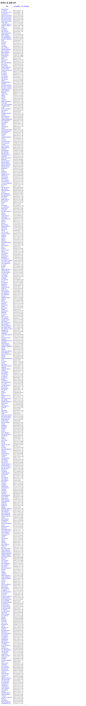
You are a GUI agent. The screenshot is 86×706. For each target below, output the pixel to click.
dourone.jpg (3, 159)
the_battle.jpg (4, 590)
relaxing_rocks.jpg (5, 453)
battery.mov (3, 61)
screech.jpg (3, 489)
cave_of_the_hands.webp (6, 104)
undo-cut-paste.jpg (5, 642)
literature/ (3, 309)
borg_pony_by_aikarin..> (6, 87)
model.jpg (3, 349)
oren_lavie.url (4, 386)
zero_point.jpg (4, 700)
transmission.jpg (4, 624)
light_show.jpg (4, 301)
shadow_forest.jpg (5, 499)
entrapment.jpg (4, 178)
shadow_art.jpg (4, 498)
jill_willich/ (3, 278)
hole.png (3, 251)
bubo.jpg (3, 95)
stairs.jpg (3, 541)
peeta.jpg (3, 404)
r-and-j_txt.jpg (4, 440)
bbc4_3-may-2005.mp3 (6, 62)
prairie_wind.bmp (5, 432)
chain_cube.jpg (4, 110)
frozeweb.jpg (4, 209)
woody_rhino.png (5, 688)
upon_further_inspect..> (6, 649)
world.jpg (3, 691)
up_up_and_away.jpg (5, 645)
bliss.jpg (3, 80)
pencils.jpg (3, 407)
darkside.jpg (3, 148)
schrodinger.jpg (4, 486)
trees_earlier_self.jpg (5, 630)
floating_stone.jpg (5, 199)
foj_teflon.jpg (4, 205)
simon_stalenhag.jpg (5, 512)
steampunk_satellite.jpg (6, 556)
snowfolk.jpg (4, 521)
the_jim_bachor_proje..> (6, 599)
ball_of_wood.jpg (5, 50)
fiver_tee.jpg (4, 197)
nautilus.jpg (3, 367)
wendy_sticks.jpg (5, 673)
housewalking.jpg (5, 258)
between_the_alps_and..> (6, 70)
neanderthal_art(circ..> (6, 368)
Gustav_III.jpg (4, 22)
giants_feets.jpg (4, 224)
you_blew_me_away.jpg (6, 697)
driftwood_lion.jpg (5, 166)
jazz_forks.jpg (4, 275)
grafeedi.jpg (3, 235)
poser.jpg (3, 429)
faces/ (2, 186)
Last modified (17, 6)
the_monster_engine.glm (6, 602)
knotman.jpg (4, 285)
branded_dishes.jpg (5, 89)
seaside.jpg (3, 493)
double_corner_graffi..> (6, 157)
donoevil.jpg (4, 156)
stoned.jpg (3, 559)
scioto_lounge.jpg (5, 487)
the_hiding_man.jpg (5, 597)
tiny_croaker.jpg (4, 615)
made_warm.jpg (4, 324)
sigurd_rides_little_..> (5, 510)
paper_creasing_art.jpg (6, 398)
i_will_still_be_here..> (6, 261)
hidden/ (2, 246)
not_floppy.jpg (4, 377)
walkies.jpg (3, 658)
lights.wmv (3, 303)
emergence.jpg (4, 175)
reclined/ (3, 446)
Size (22, 6)
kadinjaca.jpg (4, 284)
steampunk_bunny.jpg (6, 551)
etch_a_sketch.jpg (5, 180)
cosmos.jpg (3, 134)
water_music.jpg (4, 666)
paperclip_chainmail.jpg (6, 401)
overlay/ (3, 391)
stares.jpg (3, 547)
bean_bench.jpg (4, 65)
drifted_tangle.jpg (5, 162)
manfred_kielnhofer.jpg (6, 325)
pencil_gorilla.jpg (5, 405)
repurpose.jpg (4, 455)
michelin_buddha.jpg (5, 345)
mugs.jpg (3, 355)
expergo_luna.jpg (5, 181)
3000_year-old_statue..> (6, 18)
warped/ (3, 661)
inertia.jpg (3, 266)
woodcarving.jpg (4, 683)
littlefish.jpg (3, 312)
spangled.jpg (4, 527)
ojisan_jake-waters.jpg (6, 382)
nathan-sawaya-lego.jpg (6, 365)
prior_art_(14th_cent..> (6, 434)
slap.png (3, 517)
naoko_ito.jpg (4, 364)
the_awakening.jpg (5, 588)
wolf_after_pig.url (5, 680)
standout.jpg (3, 542)
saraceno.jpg (4, 481)
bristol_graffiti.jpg (5, 90)
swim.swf (3, 581)
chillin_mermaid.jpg (5, 120)
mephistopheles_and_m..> (6, 340)
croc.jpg (3, 138)
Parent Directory (4, 9)
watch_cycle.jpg (4, 663)
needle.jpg (3, 370)
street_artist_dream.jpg (6, 567)
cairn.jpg (3, 98)
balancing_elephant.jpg (6, 49)
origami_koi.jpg (4, 388)
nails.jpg (3, 362)
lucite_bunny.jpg (4, 316)
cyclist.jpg (3, 144)
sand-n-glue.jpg (4, 474)
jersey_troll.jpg (4, 276)
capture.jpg (3, 99)
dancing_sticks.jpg (5, 147)
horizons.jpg (4, 254)
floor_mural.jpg (4, 200)
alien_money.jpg (4, 31)
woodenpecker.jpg (5, 686)
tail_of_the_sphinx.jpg (6, 584)
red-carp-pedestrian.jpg (6, 449)
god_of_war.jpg (4, 232)
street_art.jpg (4, 566)
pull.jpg (3, 437)
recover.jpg (3, 447)
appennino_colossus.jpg (6, 38)
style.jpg (3, 570)
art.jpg (2, 40)
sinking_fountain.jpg (5, 514)
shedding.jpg (4, 505)
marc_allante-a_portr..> (6, 327)
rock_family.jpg (4, 460)
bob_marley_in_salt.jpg (6, 86)
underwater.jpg (4, 640)
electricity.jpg (4, 172)
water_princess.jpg (5, 667)
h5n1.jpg (3, 238)
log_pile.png (4, 313)
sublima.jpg (3, 572)
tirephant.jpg (4, 619)
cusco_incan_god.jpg (5, 141)
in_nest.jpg (3, 264)
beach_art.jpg (4, 64)
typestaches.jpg (4, 637)
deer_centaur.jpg (4, 151)
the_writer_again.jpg (5, 611)
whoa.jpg (3, 676)
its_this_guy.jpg (4, 273)
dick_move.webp (5, 153)
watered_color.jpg (5, 670)
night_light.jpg (4, 373)
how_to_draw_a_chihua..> (7, 260)
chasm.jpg (3, 114)
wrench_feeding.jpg (5, 694)
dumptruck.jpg (4, 168)
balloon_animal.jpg (5, 52)
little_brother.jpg (4, 310)
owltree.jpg (3, 392)
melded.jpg (3, 339)
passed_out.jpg (4, 403)
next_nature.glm (4, 371)
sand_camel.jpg (4, 477)
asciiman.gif (3, 41)
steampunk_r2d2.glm (5, 554)
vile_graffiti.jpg (4, 652)
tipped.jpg (3, 617)
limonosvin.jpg (4, 304)
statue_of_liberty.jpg (5, 550)
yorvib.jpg (3, 695)
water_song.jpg (4, 669)
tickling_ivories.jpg (5, 614)
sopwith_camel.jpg (5, 526)
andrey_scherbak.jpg (5, 35)
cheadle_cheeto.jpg (5, 116)
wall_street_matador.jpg (6, 660)
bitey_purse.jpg (4, 76)
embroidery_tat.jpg (5, 174)
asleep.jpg (3, 43)
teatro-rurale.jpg (4, 587)
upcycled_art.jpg (4, 648)
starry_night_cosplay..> (6, 548)
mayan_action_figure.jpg (6, 334)
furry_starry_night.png (6, 211)
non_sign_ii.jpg (4, 374)
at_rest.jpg (3, 44)
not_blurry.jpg (4, 376)
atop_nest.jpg (4, 46)
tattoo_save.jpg (4, 585)
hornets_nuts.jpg (4, 255)
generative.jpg (4, 217)
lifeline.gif (3, 299)
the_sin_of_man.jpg (5, 605)
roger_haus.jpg (4, 462)
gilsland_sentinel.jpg (5, 226)
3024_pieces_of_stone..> (6, 19)
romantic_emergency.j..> (6, 463)
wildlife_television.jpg (6, 677)
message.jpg (3, 342)
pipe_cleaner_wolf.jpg (6, 416)
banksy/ (3, 58)
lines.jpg (3, 306)
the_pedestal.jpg (4, 603)
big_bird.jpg (3, 71)
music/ (2, 359)
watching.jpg (4, 664)
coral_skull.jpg (4, 132)
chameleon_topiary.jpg (6, 113)
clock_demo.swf (4, 126)
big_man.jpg (4, 74)
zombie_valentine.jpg (5, 701)
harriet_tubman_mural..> (6, 242)
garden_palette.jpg (5, 215)
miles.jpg (3, 348)
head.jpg (3, 244)
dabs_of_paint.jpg (5, 145)
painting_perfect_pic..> (6, 395)
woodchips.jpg (4, 685)
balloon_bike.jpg (4, 53)
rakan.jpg (3, 441)
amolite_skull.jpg (5, 34)
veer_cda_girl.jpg (5, 651)
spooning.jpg (4, 535)
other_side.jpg (4, 389)
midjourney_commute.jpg (6, 346)
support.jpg (3, 573)
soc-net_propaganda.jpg (6, 523)
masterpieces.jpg (4, 331)
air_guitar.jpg (4, 28)
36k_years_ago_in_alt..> (6, 12)
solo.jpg (3, 524)
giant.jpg (3, 223)
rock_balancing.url (5, 458)
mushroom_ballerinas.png (6, 358)
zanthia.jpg (3, 698)
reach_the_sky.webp (5, 444)
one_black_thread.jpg (5, 385)
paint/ (2, 394)
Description (26, 6)
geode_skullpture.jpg (5, 218)
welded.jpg (3, 671)
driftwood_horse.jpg (5, 165)
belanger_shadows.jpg (6, 67)
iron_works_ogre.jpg (5, 272)
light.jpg (3, 300)
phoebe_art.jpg (4, 411)
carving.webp (4, 102)
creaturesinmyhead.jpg (6, 137)
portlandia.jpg (4, 426)
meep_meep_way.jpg (5, 337)
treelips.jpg (3, 628)
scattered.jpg (4, 484)
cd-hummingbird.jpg (5, 105)
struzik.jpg (3, 569)
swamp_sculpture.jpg (5, 576)
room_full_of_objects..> (6, 466)
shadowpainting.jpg (5, 501)
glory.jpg (3, 230)
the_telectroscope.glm (5, 608)
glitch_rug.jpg (4, 229)
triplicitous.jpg (4, 631)
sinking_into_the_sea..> (6, 515)
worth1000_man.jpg (5, 692)
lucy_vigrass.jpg (4, 318)
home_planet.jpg (4, 252)
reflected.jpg (4, 452)
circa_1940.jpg (4, 122)
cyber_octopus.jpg (5, 142)
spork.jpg (3, 536)
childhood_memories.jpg (6, 119)
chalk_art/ (3, 111)
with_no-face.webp (5, 679)
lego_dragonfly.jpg (5, 291)
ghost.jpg (3, 220)
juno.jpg (3, 281)
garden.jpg (3, 214)
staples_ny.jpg (4, 545)
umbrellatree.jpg (4, 639)
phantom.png (4, 410)
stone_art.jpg (4, 557)
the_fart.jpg (3, 594)
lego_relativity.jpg (5, 293)
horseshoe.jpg (4, 257)
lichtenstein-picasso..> (6, 297)
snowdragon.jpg (4, 520)
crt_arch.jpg (3, 139)
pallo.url (3, 397)
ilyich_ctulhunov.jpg (5, 263)
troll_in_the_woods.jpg (6, 633)
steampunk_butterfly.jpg (6, 553)
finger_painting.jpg (5, 193)
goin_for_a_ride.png (5, 233)
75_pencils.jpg (4, 13)
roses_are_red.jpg (5, 468)
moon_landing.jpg (5, 352)
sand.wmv (3, 475)
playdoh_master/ (4, 420)
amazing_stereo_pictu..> (6, 33)
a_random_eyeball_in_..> (6, 24)
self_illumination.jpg (5, 495)
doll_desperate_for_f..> (6, 154)
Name (7, 6)
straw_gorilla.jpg (4, 560)
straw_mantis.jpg (4, 565)
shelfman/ (3, 507)
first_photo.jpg (4, 196)
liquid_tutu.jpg (4, 307)
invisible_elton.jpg (5, 270)
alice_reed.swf (4, 30)
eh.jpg (2, 169)
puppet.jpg (3, 438)
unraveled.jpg (4, 643)
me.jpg (2, 336)
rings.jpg (3, 456)
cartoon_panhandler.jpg (6, 101)
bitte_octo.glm (4, 77)
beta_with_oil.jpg (5, 68)
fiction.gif (3, 192)
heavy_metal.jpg (4, 245)
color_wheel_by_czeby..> (6, 129)
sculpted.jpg (3, 490)
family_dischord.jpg (5, 190)
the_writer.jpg (4, 609)
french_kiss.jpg (4, 208)
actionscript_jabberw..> (6, 25)
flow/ (2, 203)
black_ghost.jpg (4, 79)
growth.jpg (3, 236)
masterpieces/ (4, 333)
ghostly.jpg (3, 221)
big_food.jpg (4, 73)
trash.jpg (3, 625)
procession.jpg (4, 435)
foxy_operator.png (5, 206)
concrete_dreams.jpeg (5, 131)
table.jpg (3, 582)
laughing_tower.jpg (5, 287)
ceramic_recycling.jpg (6, 108)
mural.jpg (3, 356)
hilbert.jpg (3, 248)
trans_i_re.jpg (4, 622)
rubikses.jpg (3, 469)
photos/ (2, 413)
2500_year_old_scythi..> (6, 16)
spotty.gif (3, 539)
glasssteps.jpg (4, 227)
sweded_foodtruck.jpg (6, 578)
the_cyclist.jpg (4, 593)
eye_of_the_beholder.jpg (6, 183)
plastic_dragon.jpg (5, 419)
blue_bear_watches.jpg (6, 85)
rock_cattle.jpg (4, 459)
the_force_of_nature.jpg (6, 596)
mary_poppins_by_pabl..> (6, 328)
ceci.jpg (3, 107)
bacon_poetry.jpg (5, 47)
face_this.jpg (4, 184)
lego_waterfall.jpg (5, 294)
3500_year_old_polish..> (6, 21)
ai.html (2, 27)
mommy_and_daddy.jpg (6, 351)
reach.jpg (3, 443)
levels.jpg (3, 296)
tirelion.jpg (3, 618)
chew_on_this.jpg (5, 117)
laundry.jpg (3, 288)
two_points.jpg (4, 636)
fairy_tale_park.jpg (5, 187)
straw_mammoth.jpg (5, 563)
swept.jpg (3, 579)
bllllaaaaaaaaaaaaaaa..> (6, 82)
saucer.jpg (3, 483)
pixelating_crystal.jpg (5, 417)
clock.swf (3, 125)
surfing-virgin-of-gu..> (6, 575)
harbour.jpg (3, 241)
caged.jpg (3, 96)
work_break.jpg (4, 689)
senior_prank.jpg (4, 496)
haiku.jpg (3, 239)
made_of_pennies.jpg (5, 322)
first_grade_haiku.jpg (5, 194)
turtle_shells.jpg (4, 634)
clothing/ (3, 128)
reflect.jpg (3, 450)
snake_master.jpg (5, 518)
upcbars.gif (3, 646)
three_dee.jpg (4, 612)
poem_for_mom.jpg (5, 422)
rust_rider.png (4, 471)
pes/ (2, 408)
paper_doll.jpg (4, 400)
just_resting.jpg (4, 282)
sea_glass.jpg (4, 492)
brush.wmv (3, 92)
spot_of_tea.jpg (4, 538)
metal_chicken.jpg (5, 343)
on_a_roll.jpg (4, 383)
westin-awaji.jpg (4, 674)
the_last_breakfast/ (5, 600)
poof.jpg (3, 423)
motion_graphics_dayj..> (6, 353)
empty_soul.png (4, 177)
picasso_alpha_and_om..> (6, 414)
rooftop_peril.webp (5, 465)
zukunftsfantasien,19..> (6, 703)
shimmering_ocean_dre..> (6, 508)
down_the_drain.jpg (5, 160)
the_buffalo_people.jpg (6, 591)
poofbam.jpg (4, 425)
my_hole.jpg (4, 361)
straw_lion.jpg (4, 562)
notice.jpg (3, 379)
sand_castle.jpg (4, 478)
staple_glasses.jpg (5, 544)
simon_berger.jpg (5, 511)
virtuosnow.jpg (4, 654)
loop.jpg (3, 315)
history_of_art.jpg (5, 249)
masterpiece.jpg (4, 330)
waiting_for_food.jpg (5, 655)
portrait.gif (3, 428)
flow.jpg (3, 202)
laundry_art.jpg (4, 290)
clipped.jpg (3, 123)
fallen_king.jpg (4, 189)
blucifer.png (3, 83)
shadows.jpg (4, 502)
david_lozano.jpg (5, 150)
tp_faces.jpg (3, 621)
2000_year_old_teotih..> (6, 15)
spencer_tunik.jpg (5, 532)
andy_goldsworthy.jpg (6, 37)
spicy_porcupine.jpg (5, 533)
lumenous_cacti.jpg (5, 319)
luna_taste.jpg (4, 321)
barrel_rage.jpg (4, 59)
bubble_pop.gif (4, 93)
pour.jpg (3, 431)
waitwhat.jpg (4, 657)
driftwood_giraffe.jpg (5, 163)
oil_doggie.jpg (4, 380)
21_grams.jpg (4, 10)
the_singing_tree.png (5, 606)
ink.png (3, 267)
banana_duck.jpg (5, 55)
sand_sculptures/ (4, 480)
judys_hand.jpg (4, 279)
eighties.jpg (3, 171)
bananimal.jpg (4, 56)
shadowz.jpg (4, 504)
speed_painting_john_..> (6, 529)
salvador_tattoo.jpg (5, 472)
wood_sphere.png (5, 682)
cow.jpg (3, 135)
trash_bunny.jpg (4, 627)
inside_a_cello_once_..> (6, 269)
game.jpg (3, 212)
